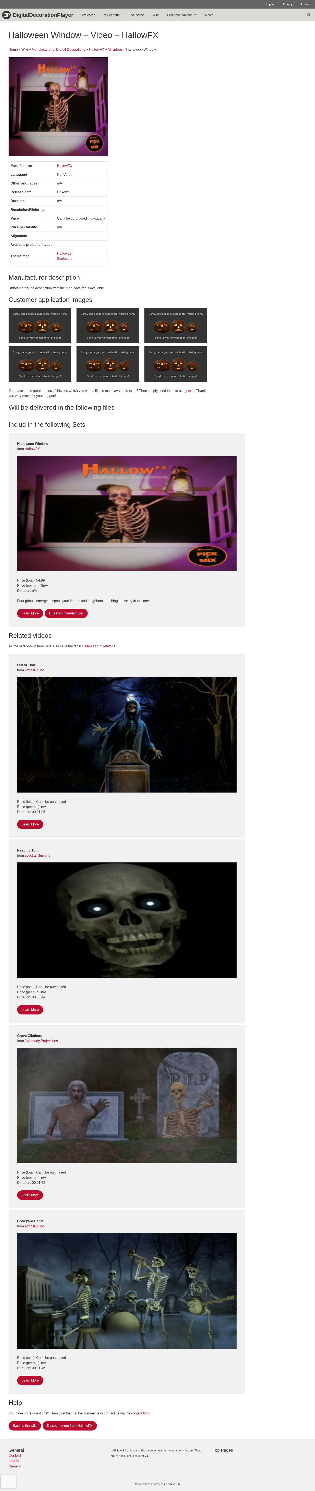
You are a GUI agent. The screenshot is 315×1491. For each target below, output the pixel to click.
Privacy (287, 4)
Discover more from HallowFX (70, 1426)
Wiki (156, 15)
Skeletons (64, 258)
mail (191, 391)
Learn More (30, 613)
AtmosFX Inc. (34, 670)
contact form (140, 1413)
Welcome (88, 15)
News (209, 15)
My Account (112, 15)
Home (13, 49)
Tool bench (136, 15)
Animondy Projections (41, 1041)
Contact (306, 4)
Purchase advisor (179, 15)
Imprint (270, 4)
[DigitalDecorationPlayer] (7, 15)
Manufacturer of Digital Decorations (58, 49)
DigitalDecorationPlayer (43, 15)
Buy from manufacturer (66, 613)
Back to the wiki (25, 1426)
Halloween (65, 253)
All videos (115, 49)
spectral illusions (37, 855)
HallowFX (96, 49)
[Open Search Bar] (308, 15)
